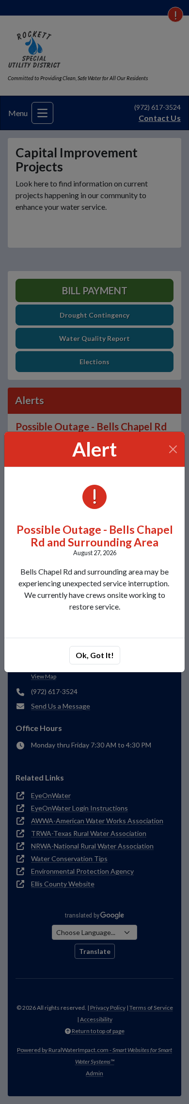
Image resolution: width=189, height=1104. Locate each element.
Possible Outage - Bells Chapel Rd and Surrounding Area (94, 535)
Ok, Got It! (95, 655)
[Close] (173, 449)
